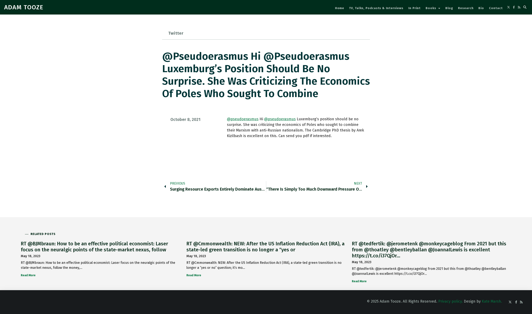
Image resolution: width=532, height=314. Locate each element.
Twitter (175, 33)
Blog (449, 8)
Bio (481, 8)
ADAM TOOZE (23, 7)
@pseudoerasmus (243, 119)
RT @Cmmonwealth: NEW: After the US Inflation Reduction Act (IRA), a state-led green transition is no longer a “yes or (265, 247)
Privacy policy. (450, 301)
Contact (495, 8)
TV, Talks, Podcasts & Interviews (376, 8)
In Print (414, 8)
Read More (28, 275)
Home (339, 8)
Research (465, 8)
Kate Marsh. (492, 301)
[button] (525, 7)
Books (431, 8)
